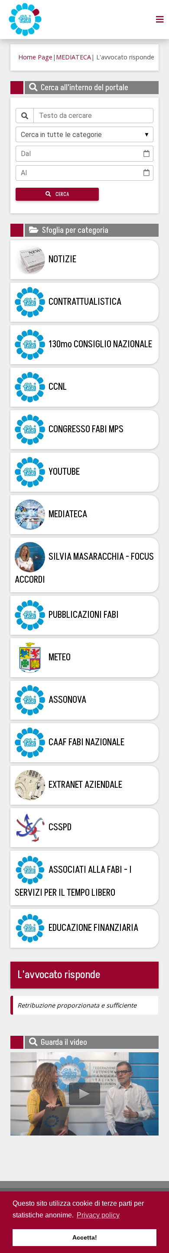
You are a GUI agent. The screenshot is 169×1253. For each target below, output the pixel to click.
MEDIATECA (73, 57)
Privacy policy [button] (98, 1215)
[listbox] (84, 134)
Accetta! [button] (84, 1237)
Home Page (35, 57)
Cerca (62, 194)
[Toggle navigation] (160, 19)
